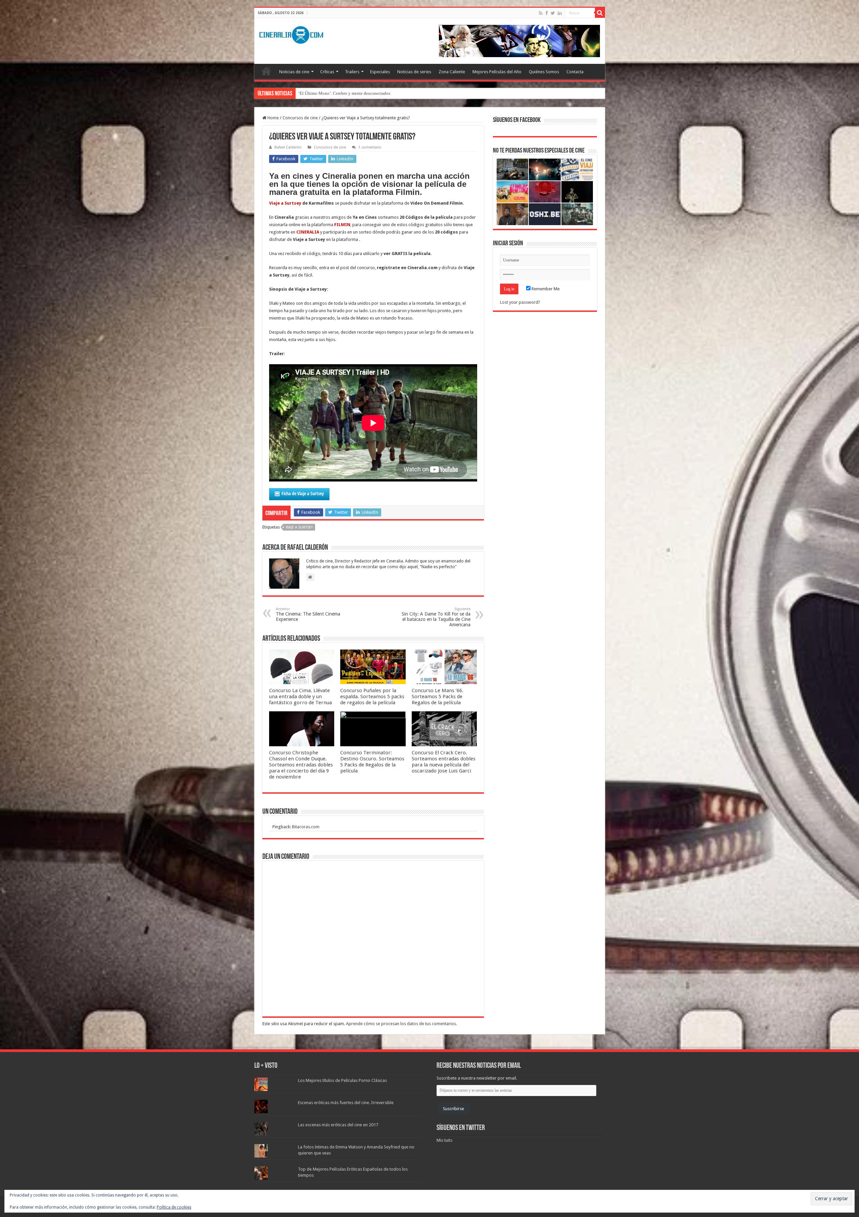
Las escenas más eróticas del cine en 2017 (338, 1124)
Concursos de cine (300, 117)
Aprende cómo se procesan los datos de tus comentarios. (401, 1023)
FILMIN (342, 224)
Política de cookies (174, 1207)
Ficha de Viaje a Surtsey (303, 493)
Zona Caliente (452, 71)
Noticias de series (414, 71)
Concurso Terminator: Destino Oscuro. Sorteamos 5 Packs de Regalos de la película (372, 762)
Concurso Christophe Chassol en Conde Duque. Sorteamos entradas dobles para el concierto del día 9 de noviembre (301, 765)
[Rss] (540, 13)
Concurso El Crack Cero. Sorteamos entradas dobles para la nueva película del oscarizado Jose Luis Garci (443, 762)
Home (272, 117)
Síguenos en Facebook (517, 120)
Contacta (575, 71)
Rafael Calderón (288, 147)
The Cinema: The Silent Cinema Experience (308, 614)
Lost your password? (520, 302)
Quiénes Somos (544, 71)
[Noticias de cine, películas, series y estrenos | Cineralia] (291, 34)
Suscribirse (453, 1108)
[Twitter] (553, 13)
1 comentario (370, 147)
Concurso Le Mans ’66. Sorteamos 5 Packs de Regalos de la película (437, 696)
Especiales (380, 71)
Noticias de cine (294, 71)
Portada (266, 71)
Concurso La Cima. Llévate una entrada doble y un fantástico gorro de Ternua (300, 696)
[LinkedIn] (559, 13)
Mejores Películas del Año (496, 71)
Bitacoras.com (305, 826)
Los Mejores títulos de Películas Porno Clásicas (342, 1080)
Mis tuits (444, 1140)
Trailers (352, 71)
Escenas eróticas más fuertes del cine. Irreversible (346, 1102)
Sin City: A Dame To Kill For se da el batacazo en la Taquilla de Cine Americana (436, 617)
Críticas (327, 71)
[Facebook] (547, 13)
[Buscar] (600, 13)
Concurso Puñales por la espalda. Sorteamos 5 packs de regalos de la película (372, 696)
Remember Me (545, 288)
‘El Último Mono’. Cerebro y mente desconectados (344, 93)
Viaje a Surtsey (285, 203)
